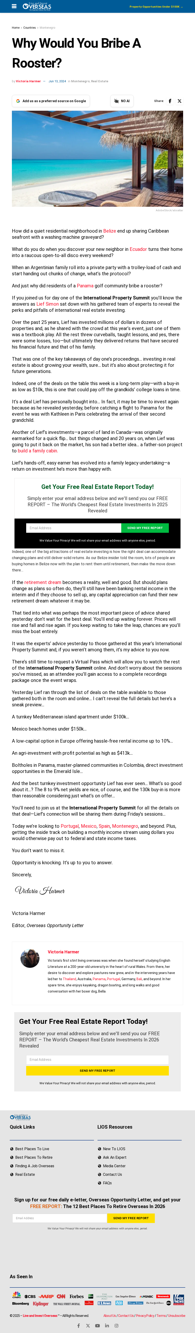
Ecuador (138, 249)
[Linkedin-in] (107, 1325)
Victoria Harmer (28, 81)
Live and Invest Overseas (40, 1315)
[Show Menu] (14, 6)
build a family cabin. (38, 451)
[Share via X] (179, 101)
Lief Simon (47, 304)
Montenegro (47, 27)
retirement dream (42, 582)
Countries (29, 27)
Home (16, 27)
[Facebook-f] (78, 1325)
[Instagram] (116, 1325)
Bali (139, 979)
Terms (161, 1315)
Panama (85, 286)
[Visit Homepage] (36, 6)
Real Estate (99, 81)
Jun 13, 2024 (57, 81)
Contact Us (126, 1315)
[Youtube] (97, 1325)
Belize (109, 231)
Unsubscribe (176, 1315)
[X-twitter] (88, 1325)
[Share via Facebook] (170, 101)
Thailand (69, 979)
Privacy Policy (145, 1315)
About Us (109, 1315)
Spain (104, 826)
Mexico (89, 826)
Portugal (70, 826)
